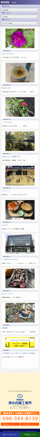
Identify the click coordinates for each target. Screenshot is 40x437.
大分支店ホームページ (29, 424)
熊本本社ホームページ (10, 424)
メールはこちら (11, 434)
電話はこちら (31, 434)
